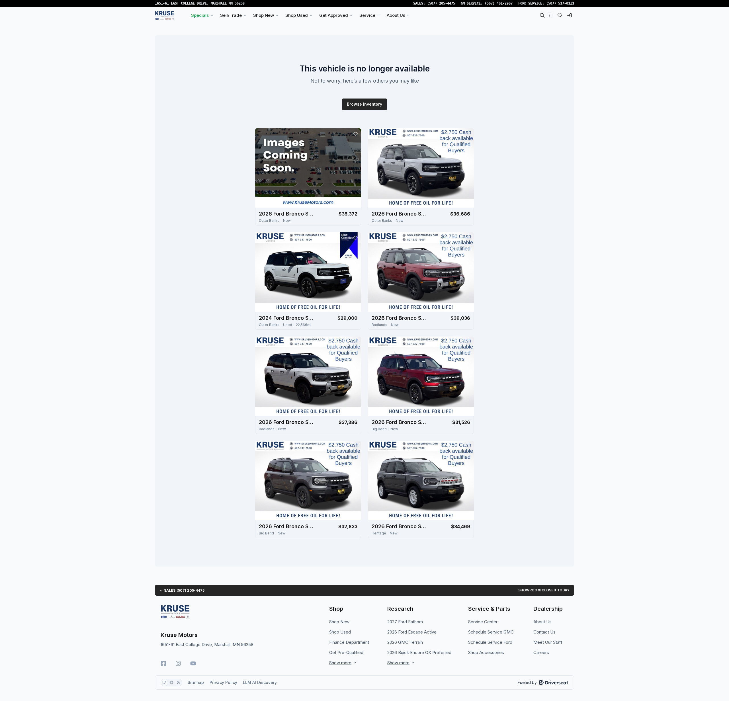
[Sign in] (569, 15)
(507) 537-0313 (560, 3)
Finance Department (349, 642)
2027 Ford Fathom (405, 621)
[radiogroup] (171, 682)
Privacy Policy (223, 682)
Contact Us (544, 632)
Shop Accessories (486, 652)
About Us (542, 621)
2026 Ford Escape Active (412, 632)
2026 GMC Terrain (405, 642)
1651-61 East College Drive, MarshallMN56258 (200, 3)
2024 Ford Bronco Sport (287, 318)
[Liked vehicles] (559, 15)
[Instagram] (178, 663)
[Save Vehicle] (355, 134)
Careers (541, 652)
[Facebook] (163, 663)
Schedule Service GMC (491, 632)
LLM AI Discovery (260, 682)
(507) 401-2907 (499, 3)
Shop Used (340, 632)
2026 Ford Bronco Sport (287, 214)
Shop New (339, 621)
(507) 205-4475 (441, 3)
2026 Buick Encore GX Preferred (419, 652)
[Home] (165, 15)
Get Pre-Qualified (346, 652)
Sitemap (196, 682)
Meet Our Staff (547, 642)
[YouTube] (193, 663)
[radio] (164, 682)
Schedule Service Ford (490, 642)
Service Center (482, 621)
